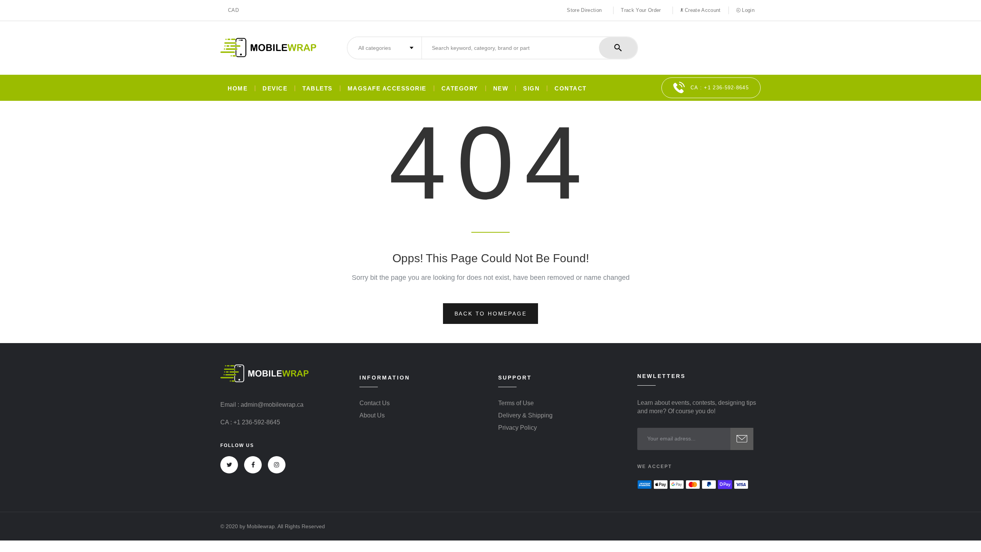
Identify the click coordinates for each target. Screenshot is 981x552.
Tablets (317, 88)
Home (238, 88)
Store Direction (584, 10)
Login (747, 10)
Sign (531, 88)
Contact (570, 88)
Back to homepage (490, 313)
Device (274, 88)
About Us (372, 415)
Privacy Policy (517, 428)
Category (459, 88)
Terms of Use (516, 403)
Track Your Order (641, 10)
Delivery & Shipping (525, 415)
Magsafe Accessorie (387, 88)
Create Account (702, 10)
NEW (501, 88)
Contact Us (374, 403)
